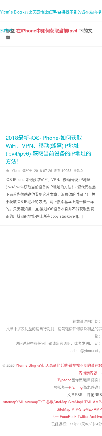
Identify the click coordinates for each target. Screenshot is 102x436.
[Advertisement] (51, 89)
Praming (75, 387)
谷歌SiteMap (57, 401)
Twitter (84, 416)
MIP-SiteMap (82, 409)
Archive (96, 416)
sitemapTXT (35, 401)
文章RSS (74, 394)
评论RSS (94, 394)
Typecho (64, 379)
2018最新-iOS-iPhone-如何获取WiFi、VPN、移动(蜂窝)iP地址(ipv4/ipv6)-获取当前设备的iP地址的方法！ (48, 149)
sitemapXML (14, 401)
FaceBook (69, 416)
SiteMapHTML (80, 401)
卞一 (55, 416)
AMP (98, 409)
